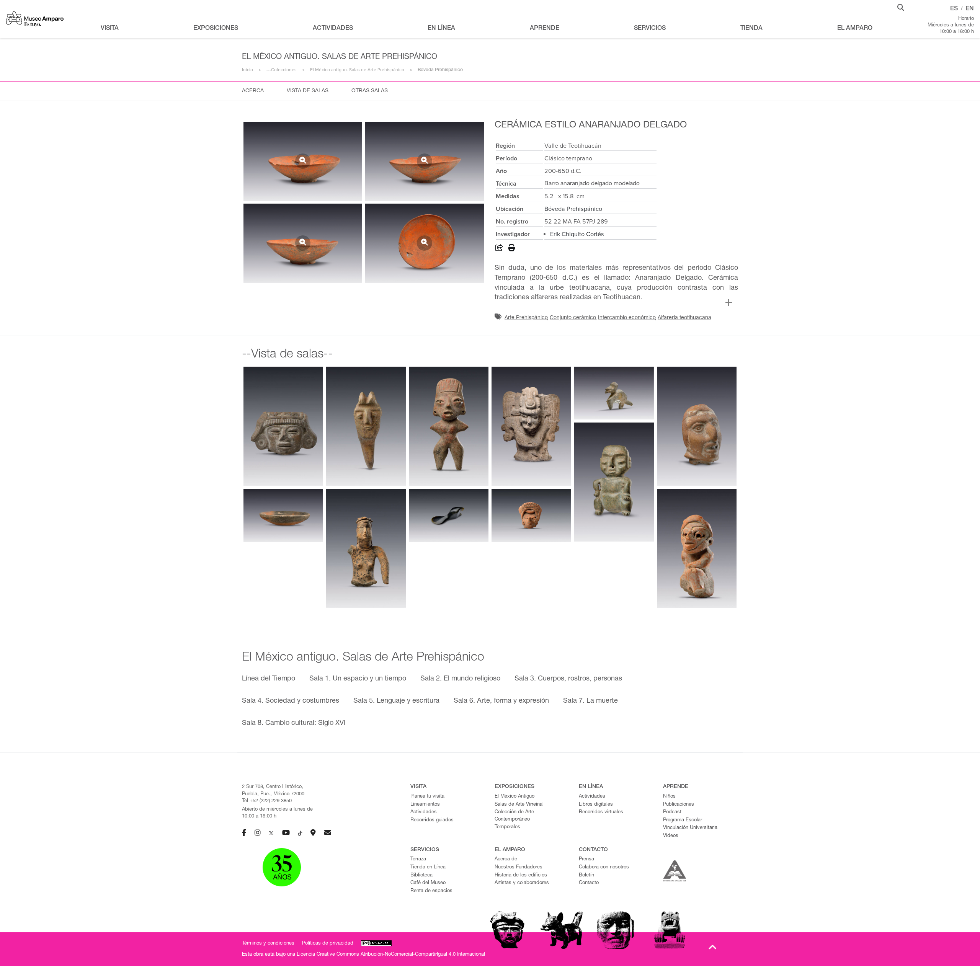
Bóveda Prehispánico (573, 209)
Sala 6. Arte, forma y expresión (501, 701)
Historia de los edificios (521, 875)
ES (954, 9)
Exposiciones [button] (215, 29)
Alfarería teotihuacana (684, 318)
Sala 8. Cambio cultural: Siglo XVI (294, 723)
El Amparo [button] (854, 29)
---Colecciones (281, 69)
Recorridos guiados (432, 820)
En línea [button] (441, 29)
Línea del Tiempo (268, 679)
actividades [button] (333, 29)
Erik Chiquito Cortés (577, 234)
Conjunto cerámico (573, 318)
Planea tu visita (427, 796)
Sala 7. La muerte (590, 701)
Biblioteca (421, 875)
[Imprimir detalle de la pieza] (512, 249)
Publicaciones (678, 804)
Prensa (586, 859)
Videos (670, 836)
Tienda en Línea (428, 867)
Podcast (672, 812)
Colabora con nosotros (604, 867)
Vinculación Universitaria (690, 828)
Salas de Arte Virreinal (519, 804)
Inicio (247, 69)
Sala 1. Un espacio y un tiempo (357, 679)
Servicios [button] (650, 29)
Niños (669, 796)
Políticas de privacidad (327, 943)
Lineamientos (425, 804)
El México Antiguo (514, 796)
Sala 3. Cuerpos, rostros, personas (568, 679)
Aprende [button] (544, 29)
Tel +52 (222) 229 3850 (267, 801)
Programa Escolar (682, 820)
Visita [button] (110, 29)
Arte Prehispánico (526, 318)
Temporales (507, 827)
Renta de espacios (431, 891)
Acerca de (506, 859)
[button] (900, 7)
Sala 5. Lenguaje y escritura (396, 701)
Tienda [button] (751, 29)
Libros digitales (596, 804)
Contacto (589, 883)
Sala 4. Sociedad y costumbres (290, 701)
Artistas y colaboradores (522, 883)
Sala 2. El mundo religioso (460, 679)
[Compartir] (499, 249)
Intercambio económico (627, 318)
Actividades (423, 812)
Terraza (418, 859)
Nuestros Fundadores (518, 867)
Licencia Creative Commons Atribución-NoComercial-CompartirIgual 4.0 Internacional (391, 954)
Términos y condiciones (268, 943)
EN (969, 9)
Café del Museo (428, 883)
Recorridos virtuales (601, 812)
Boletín (586, 875)
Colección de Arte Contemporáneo (514, 816)
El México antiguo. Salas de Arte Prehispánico (357, 69)
